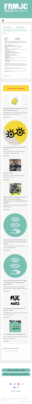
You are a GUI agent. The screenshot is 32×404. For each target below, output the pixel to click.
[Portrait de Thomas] (15, 165)
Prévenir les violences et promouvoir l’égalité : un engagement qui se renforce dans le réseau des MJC (15, 282)
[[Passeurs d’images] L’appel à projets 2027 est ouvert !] (15, 132)
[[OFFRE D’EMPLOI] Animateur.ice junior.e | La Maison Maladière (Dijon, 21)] (15, 100)
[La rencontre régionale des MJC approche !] (15, 326)
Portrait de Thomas (8, 173)
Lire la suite (6, 117)
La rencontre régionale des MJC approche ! (14, 334)
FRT (29, 401)
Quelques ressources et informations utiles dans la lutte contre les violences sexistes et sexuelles (15, 241)
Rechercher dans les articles (10, 348)
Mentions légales (16, 391)
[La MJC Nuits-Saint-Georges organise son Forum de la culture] (15, 300)
